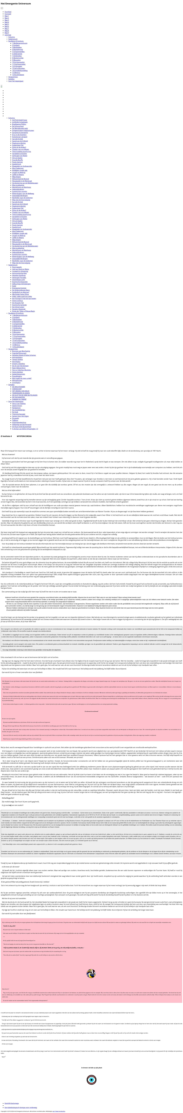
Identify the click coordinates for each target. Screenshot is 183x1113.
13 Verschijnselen (18, 68)
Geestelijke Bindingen (20, 196)
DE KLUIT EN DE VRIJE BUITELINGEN (24, 395)
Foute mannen (17, 162)
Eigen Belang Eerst (18, 368)
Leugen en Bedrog (18, 172)
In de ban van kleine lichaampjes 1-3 (25, 429)
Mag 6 (7, 26)
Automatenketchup (19, 422)
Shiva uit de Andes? (19, 147)
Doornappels (17, 267)
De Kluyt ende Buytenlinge (21, 427)
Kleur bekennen (18, 168)
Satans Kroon (17, 406)
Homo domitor (17, 372)
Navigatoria (16, 408)
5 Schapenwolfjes (18, 52)
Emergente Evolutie (19, 288)
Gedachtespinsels (18, 374)
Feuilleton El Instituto (16, 41)
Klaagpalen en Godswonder (22, 166)
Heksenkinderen (18, 189)
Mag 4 (7, 22)
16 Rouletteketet (18, 75)
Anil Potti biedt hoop (19, 120)
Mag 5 (7, 24)
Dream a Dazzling (18, 364)
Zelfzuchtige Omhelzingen (21, 284)
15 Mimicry (16, 73)
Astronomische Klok (19, 273)
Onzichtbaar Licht (18, 280)
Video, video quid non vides (22, 296)
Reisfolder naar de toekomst (22, 198)
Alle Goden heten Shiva (20, 294)
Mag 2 (7, 18)
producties (59, 1111)
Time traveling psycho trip (21, 151)
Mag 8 (7, 31)
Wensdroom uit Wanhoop (21, 187)
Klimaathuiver (17, 380)
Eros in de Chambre (19, 135)
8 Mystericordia (17, 58)
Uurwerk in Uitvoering (20, 271)
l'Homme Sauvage (18, 414)
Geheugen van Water (19, 156)
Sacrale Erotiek (17, 139)
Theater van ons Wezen (20, 149)
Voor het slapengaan (15, 81)
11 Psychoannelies (18, 64)
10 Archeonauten (18, 62)
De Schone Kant (18, 126)
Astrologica (16, 362)
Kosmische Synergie (19, 305)
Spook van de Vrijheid (20, 141)
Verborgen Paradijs (19, 278)
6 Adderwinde (17, 54)
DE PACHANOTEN (18, 397)
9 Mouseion (16, 60)
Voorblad (8, 12)
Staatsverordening (19, 143)
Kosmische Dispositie (20, 282)
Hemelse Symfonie (19, 275)
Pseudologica (17, 376)
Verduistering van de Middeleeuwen (25, 183)
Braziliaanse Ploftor (19, 124)
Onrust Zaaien (17, 158)
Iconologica (16, 383)
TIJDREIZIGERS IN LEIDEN (21, 393)
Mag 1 (7, 16)
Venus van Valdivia (19, 404)
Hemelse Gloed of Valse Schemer (24, 355)
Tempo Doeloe (17, 359)
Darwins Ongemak (18, 309)
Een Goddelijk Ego (18, 410)
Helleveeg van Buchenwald (21, 425)
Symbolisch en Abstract (20, 292)
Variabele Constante (19, 154)
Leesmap (8, 35)
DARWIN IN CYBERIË (19, 399)
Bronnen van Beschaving (21, 351)
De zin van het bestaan (20, 366)
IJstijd (14, 286)
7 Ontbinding (17, 56)
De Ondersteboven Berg (21, 290)
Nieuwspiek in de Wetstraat (22, 181)
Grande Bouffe (17, 160)
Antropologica (17, 357)
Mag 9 (7, 33)
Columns (11, 37)
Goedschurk (16, 164)
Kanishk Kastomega (12, 1103)
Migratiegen (16, 177)
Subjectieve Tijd (17, 145)
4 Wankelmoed (17, 50)
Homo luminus (17, 301)
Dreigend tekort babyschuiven (23, 130)
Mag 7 (7, 28)
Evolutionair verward (19, 137)
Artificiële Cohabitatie (20, 122)
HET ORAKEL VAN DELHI (20, 391)
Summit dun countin (19, 191)
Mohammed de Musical (20, 179)
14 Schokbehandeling (20, 71)
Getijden (11, 79)
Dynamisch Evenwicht (20, 133)
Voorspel (8, 14)
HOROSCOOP (17, 389)
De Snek (15, 412)
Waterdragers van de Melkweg (23, 193)
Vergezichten (13, 77)
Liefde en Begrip (18, 175)
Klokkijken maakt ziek (19, 170)
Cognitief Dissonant (19, 353)
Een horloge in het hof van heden (24, 299)
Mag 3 (7, 20)
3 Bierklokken (17, 47)
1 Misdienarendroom (19, 43)
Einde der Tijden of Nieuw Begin (23, 311)
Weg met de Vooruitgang (21, 200)
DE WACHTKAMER (18, 387)
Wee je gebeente (18, 185)
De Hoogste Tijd (18, 303)
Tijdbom (15, 420)
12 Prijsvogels (17, 66)
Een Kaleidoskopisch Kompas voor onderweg (21, 1108)
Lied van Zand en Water (20, 269)
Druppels (15, 418)
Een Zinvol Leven (18, 307)
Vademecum (12, 39)
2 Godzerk (15, 45)
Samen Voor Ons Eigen (20, 416)
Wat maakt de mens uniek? (21, 378)
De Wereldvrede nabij (20, 128)
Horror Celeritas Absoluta (21, 370)
